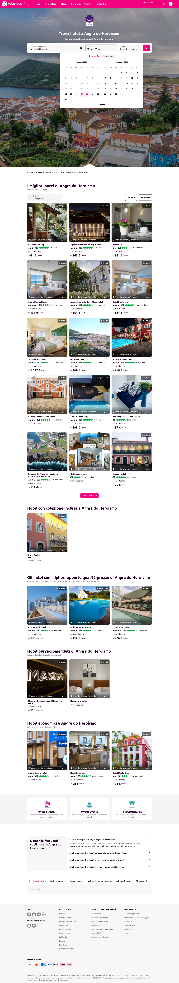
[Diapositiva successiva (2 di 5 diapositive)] (64, 222)
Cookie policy (64, 925)
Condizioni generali (66, 918)
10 (66, 83)
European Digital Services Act (102, 929)
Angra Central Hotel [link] (37, 773)
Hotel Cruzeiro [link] (77, 359)
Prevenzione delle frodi (100, 937)
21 (87, 89)
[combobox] (56, 48)
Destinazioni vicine (37, 881)
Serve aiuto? (96, 914)
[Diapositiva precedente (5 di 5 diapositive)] (30, 222)
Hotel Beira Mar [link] (77, 773)
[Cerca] (146, 48)
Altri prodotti (142, 881)
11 (71, 83)
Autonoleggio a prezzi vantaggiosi (136, 918)
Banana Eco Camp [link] (36, 245)
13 (82, 83)
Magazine (127, 933)
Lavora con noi (64, 933)
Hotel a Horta (35, 889)
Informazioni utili (97, 925)
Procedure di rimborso (99, 918)
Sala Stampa (63, 945)
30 (98, 94)
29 (93, 94)
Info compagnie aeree (99, 921)
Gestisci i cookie (65, 929)
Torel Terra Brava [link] (121, 627)
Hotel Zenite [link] (34, 555)
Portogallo (49, 172)
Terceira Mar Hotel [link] (37, 359)
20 (82, 89)
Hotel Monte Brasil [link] (121, 773)
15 (93, 83)
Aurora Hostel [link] (119, 474)
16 (98, 83)
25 (71, 94)
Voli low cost (128, 921)
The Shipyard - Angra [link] (80, 417)
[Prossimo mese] (138, 62)
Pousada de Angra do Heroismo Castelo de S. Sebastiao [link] (43, 475)
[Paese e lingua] (163, 3)
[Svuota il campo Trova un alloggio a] (81, 48)
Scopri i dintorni (77, 881)
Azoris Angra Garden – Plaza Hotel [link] (86, 302)
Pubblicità (63, 937)
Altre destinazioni (124, 881)
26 (76, 94)
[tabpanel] (89, 889)
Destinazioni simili (58, 881)
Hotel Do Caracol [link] (120, 302)
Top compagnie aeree (132, 914)
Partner (62, 941)
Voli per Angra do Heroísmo (100, 881)
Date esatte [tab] (94, 56)
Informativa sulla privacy (68, 921)
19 (76, 89)
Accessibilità (96, 933)
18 (71, 89)
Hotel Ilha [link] (117, 245)
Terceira (68, 172)
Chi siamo (62, 914)
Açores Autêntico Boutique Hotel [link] (86, 245)
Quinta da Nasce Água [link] (80, 627)
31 (66, 99)
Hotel (40, 172)
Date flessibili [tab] (109, 56)
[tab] (37, 881)
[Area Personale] (172, 3)
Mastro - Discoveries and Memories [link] (45, 701)
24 (66, 94)
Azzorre (59, 172)
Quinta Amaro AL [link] (78, 474)
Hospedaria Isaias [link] (78, 701)
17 (66, 89)
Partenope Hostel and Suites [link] (126, 417)
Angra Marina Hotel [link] (37, 302)
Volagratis (31, 172)
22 (93, 89)
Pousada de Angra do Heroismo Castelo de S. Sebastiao (94, 846)
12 (76, 83)
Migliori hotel (129, 929)
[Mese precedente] (65, 62)
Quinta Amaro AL (127, 846)
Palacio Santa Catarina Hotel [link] (41, 417)
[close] (30, 187)
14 (87, 83)
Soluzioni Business (66, 949)
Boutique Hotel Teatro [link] (123, 359)
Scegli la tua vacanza (131, 925)
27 (82, 94)
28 (87, 94)
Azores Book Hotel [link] (37, 627)
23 (98, 89)
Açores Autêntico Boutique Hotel (125, 843)
